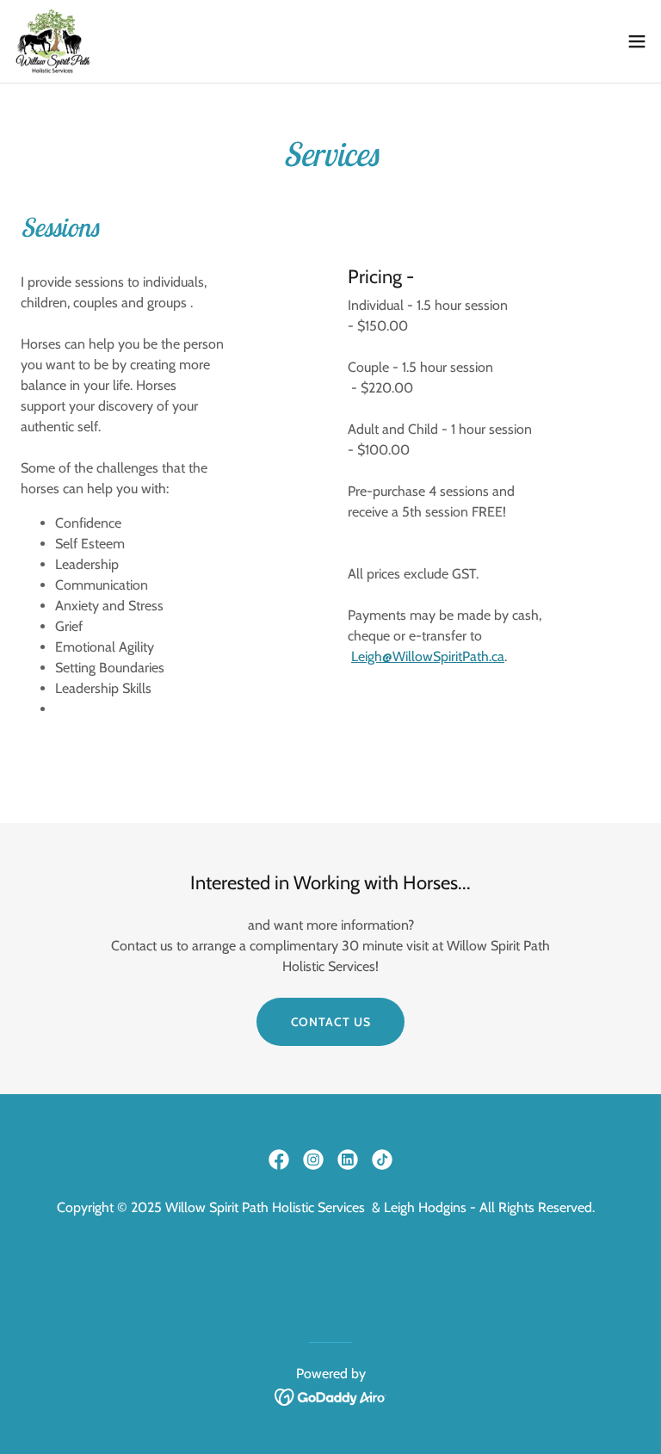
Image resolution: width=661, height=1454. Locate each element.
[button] (637, 41)
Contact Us (331, 1022)
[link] (52, 41)
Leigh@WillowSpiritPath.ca (427, 656)
